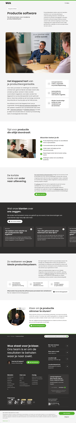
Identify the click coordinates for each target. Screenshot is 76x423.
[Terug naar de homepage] (8, 3)
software (38, 184)
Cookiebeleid (35, 382)
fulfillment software (49, 273)
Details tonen (5, 420)
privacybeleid (58, 392)
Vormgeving (10, 385)
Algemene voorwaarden (37, 378)
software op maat (58, 189)
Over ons (22, 378)
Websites (9, 378)
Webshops (9, 380)
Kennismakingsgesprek (25, 385)
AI (7, 389)
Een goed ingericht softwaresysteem (43, 174)
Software (12, 336)
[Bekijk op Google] (19, 229)
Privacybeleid (35, 380)
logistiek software (29, 110)
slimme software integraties (28, 105)
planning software (16, 110)
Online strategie (10, 383)
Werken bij (22, 382)
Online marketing (11, 387)
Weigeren (66, 416)
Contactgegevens (24, 383)
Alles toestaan (66, 413)
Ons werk (22, 377)
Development (10, 377)
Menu (67, 3)
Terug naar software (12, 8)
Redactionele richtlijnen (37, 377)
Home (8, 336)
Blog (20, 380)
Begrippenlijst (35, 383)
